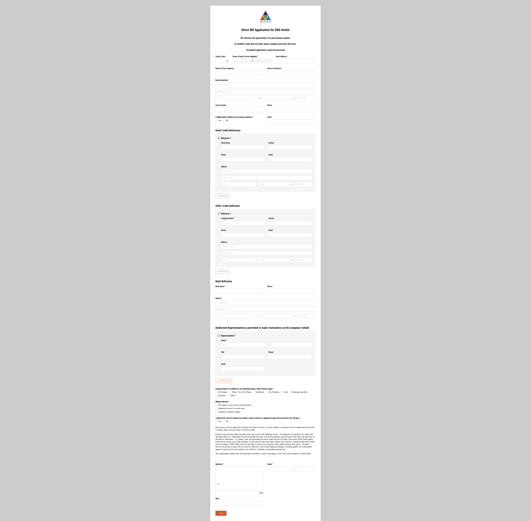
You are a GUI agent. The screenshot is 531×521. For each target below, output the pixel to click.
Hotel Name (225, 142)
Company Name (231, 218)
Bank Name (223, 286)
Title (222, 352)
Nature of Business (274, 68)
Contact (271, 142)
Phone (269, 105)
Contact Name (220, 105)
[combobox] (275, 98)
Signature (222, 464)
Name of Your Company (228, 68)
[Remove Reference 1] (219, 138)
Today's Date (222, 56)
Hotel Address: (285, 56)
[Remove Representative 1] (219, 335)
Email (269, 117)
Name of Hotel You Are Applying (248, 56)
